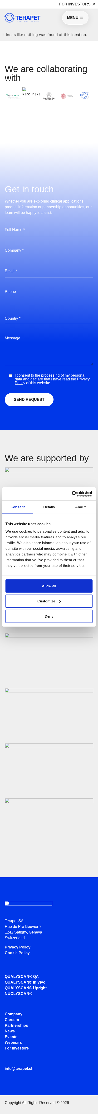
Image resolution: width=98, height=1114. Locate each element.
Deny (49, 616)
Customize (46, 601)
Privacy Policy (17, 947)
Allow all (49, 586)
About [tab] (80, 507)
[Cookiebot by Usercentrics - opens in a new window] (72, 494)
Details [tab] (49, 507)
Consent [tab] (17, 507)
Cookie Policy (17, 953)
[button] (10, 97)
